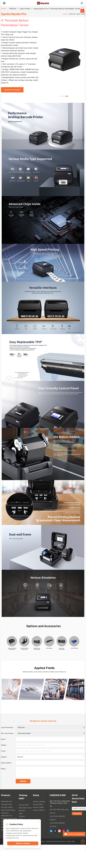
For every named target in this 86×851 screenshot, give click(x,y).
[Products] (4, 3)
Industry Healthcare (39, 810)
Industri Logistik (38, 807)
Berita (21, 819)
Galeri (21, 813)
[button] (81, 57)
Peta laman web (68, 841)
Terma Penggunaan (54, 841)
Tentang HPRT (24, 805)
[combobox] (50, 757)
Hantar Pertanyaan (12, 90)
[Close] (38, 821)
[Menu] (82, 3)
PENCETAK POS (6, 801)
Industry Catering (39, 801)
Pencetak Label (6, 804)
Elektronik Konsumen (8, 810)
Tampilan (22, 816)
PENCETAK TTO (6, 816)
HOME (3, 9)
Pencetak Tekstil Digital (9, 818)
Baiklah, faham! (23, 843)
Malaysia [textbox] (20, 757)
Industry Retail (38, 804)
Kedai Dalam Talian (25, 808)
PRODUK (12, 9)
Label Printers (25, 9)
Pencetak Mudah (7, 807)
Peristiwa (22, 810)
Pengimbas (5, 813)
